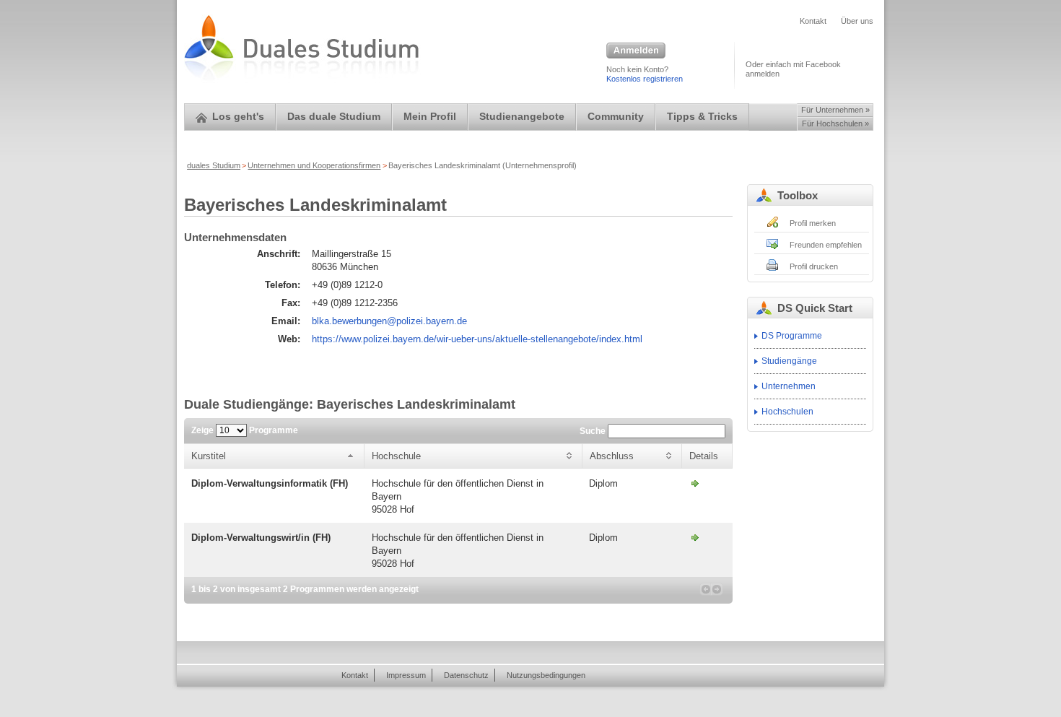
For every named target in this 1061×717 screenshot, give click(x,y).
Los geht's (238, 116)
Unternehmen (788, 386)
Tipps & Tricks (702, 116)
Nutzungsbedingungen (546, 675)
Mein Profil (429, 116)
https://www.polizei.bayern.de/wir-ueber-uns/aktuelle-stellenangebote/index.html (477, 339)
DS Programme (791, 336)
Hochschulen (787, 412)
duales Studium (213, 165)
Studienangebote (521, 116)
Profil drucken (814, 266)
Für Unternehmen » (835, 109)
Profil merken (813, 223)
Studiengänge (789, 361)
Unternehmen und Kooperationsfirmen (314, 165)
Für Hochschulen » (835, 123)
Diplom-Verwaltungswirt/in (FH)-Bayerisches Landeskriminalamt (695, 537)
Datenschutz (466, 675)
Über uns (857, 21)
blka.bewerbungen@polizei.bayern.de (389, 321)
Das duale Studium (333, 116)
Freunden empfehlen (826, 244)
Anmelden (635, 51)
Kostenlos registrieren (644, 78)
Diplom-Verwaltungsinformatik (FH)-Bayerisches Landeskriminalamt (695, 483)
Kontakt (813, 21)
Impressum (406, 675)
